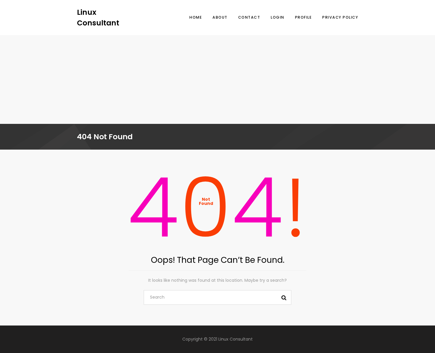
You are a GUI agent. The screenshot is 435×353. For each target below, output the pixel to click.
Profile (303, 17)
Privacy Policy (340, 17)
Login (277, 17)
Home (195, 17)
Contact (249, 17)
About (220, 17)
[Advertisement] (217, 79)
